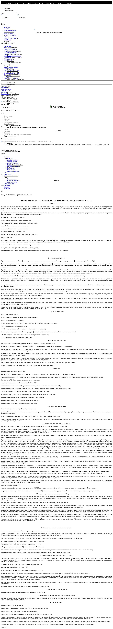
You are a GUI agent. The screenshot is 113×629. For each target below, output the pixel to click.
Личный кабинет (9, 10)
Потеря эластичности (13, 72)
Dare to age (10, 103)
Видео (6, 121)
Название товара (6, 89)
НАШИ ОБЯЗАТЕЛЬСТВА (15, 165)
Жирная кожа (11, 82)
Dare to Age (11, 169)
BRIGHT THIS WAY (10, 35)
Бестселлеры (8, 116)
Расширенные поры (13, 76)
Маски (6, 72)
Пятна (6, 54)
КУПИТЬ (58, 130)
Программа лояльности (11, 122)
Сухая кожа (7, 57)
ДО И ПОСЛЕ (8, 143)
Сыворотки (7, 76)
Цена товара (5, 94)
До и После (7, 174)
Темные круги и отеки (10, 51)
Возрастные (7, 46)
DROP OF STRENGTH (13, 102)
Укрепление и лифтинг (14, 62)
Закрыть (3, 627)
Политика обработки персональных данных (17, 134)
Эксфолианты (8, 68)
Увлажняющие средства (14, 57)
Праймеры (7, 75)
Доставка (49, 3)
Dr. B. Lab (9, 92)
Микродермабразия (13, 94)
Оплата (59, 3)
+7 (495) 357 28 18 (12, 3)
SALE (5, 173)
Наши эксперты (12, 182)
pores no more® (11, 97)
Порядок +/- (4, 87)
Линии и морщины (9, 48)
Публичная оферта (10, 136)
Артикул (3, 91)
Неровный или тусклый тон (15, 79)
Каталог (6, 41)
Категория (4, 92)
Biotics (9, 100)
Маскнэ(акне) (11, 84)
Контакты (69, 3)
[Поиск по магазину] (1, 83)
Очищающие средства (11, 67)
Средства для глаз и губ (14, 54)
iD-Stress (10, 90)
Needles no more (12, 95)
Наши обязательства (13, 180)
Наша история (11, 179)
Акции (6, 117)
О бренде (7, 119)
